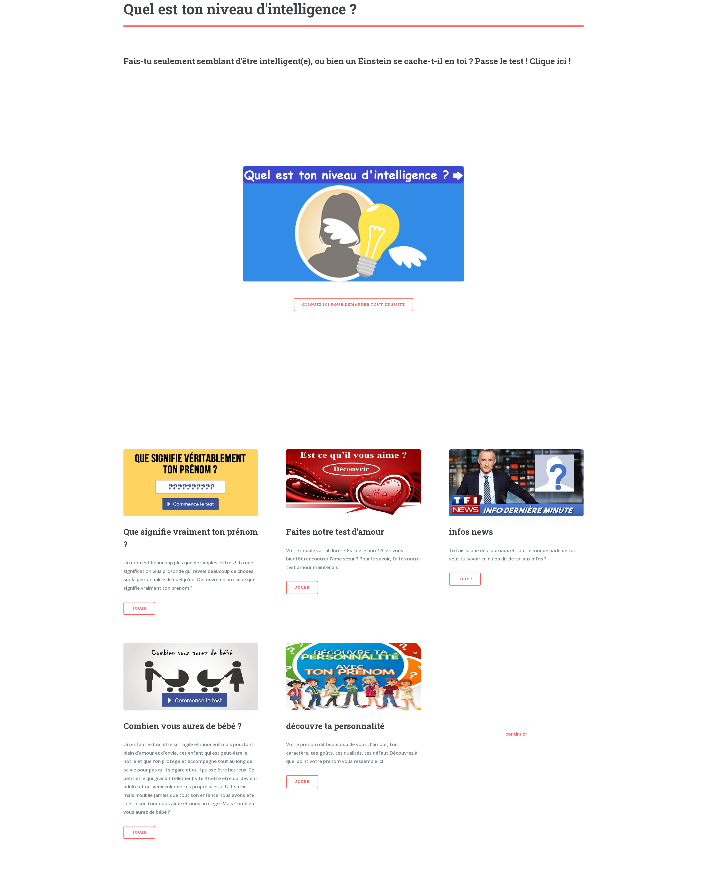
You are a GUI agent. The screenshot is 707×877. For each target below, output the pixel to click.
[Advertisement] (353, 114)
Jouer (139, 608)
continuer (516, 734)
